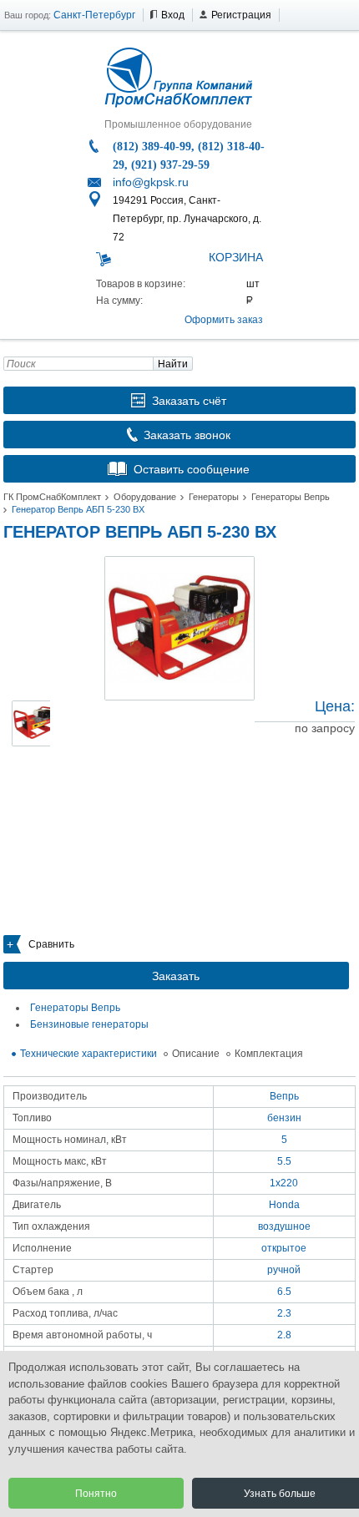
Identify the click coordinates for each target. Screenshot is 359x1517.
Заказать (176, 976)
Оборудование (145, 497)
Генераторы (214, 497)
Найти (173, 364)
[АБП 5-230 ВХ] (179, 628)
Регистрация (241, 15)
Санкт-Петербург (94, 15)
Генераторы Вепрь (290, 497)
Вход (173, 15)
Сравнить (51, 944)
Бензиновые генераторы (89, 1024)
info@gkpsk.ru (151, 182)
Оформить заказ (224, 320)
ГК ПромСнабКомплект (52, 497)
